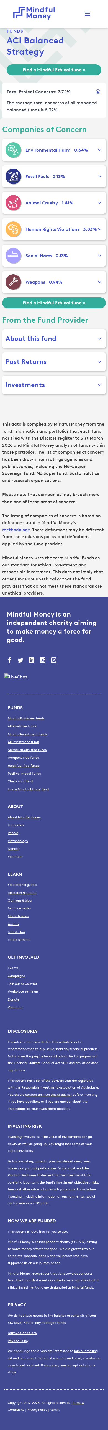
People (13, 833)
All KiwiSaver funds (22, 726)
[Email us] (54, 661)
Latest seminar (19, 940)
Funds (15, 31)
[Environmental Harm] (13, 150)
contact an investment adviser (48, 1095)
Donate (13, 849)
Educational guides (22, 885)
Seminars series (19, 908)
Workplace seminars (23, 991)
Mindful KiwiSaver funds (26, 718)
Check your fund (20, 781)
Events (13, 968)
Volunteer (15, 857)
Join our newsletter (22, 984)
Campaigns (16, 976)
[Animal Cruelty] (13, 202)
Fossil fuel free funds (23, 766)
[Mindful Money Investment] (35, 14)
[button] (87, 13)
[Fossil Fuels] (13, 176)
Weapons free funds (23, 758)
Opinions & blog (20, 900)
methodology (16, 529)
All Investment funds (23, 742)
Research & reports (22, 893)
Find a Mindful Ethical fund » (54, 69)
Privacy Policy (18, 1341)
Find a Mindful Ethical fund (28, 789)
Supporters (16, 825)
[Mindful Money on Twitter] (21, 661)
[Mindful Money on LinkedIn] (32, 661)
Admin (55, 1410)
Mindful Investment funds (27, 734)
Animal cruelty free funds (27, 750)
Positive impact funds (24, 774)
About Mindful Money (24, 817)
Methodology (18, 841)
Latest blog (16, 932)
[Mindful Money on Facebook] (10, 661)
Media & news (18, 916)
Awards (13, 924)
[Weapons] (13, 282)
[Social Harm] (13, 255)
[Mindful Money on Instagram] (43, 661)
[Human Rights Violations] (13, 229)
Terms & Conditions (22, 1333)
